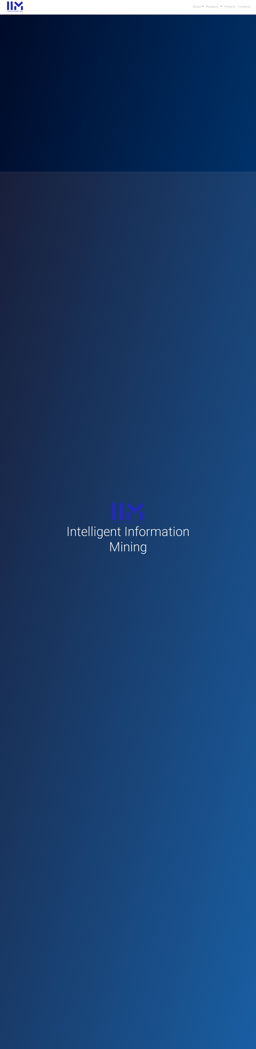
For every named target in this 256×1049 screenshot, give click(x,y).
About (197, 7)
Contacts (244, 7)
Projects (230, 7)
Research (213, 7)
